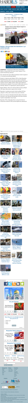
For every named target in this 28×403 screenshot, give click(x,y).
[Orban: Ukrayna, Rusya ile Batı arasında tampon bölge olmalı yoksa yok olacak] (6, 213)
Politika (13, 6)
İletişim (15, 374)
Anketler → (21, 327)
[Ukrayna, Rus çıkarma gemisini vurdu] (17, 187)
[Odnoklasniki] (4, 51)
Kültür (6, 9)
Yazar (15, 370)
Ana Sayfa (2, 6)
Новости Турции (4, 392)
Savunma (3, 371)
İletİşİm (11, 11)
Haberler (8, 6)
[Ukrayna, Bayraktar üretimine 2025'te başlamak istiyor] (6, 252)
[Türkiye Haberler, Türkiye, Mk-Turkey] (15, 381)
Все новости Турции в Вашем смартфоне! (9, 389)
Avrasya (14, 9)
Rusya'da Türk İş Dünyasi (14, 330)
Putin (9, 392)
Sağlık (3, 370)
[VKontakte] (1, 51)
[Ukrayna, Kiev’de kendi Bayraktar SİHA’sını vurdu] (5, 265)
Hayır (7, 323)
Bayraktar (15, 131)
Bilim (18, 9)
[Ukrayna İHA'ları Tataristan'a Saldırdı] (6, 135)
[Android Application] (22, 283)
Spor (21, 9)
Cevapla (14, 325)
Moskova (17, 392)
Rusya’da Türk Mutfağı (14, 343)
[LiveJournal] (7, 51)
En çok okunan (14, 301)
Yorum (7, 11)
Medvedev (13, 392)
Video (3, 374)
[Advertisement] (14, 116)
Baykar (12, 131)
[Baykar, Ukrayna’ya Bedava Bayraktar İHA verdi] (17, 226)
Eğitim (3, 372)
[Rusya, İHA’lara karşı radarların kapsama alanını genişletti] (17, 200)
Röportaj (2, 11)
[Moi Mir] (6, 51)
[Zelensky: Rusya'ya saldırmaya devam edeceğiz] (6, 148)
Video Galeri (10, 370)
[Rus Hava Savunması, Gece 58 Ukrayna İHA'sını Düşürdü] (6, 161)
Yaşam (24, 9)
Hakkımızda (16, 373)
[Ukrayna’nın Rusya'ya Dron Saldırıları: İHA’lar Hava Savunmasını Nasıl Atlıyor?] (17, 148)
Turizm (9, 9)
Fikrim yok (8, 320)
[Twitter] (3, 51)
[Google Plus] (9, 51)
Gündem (22, 6)
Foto (3, 373)
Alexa (15, 401)
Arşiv (15, 376)
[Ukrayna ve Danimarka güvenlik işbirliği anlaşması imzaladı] (6, 187)
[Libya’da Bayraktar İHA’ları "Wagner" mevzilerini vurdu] (17, 239)
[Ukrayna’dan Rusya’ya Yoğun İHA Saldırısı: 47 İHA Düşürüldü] (6, 174)
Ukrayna (21, 131)
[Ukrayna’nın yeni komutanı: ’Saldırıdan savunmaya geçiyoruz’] (6, 200)
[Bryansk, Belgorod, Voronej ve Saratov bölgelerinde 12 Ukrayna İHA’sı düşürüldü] (17, 135)
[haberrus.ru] (9, 2)
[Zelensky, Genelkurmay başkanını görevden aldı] (6, 226)
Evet (7, 322)
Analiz (1, 9)
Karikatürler (10, 371)
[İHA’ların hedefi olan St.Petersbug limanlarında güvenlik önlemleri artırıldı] (17, 213)
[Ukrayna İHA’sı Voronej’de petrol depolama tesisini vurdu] (17, 174)
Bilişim (3, 369)
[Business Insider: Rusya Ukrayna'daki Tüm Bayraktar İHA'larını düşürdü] (17, 252)
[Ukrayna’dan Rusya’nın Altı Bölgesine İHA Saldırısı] (17, 161)
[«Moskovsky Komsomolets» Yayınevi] (6, 381)
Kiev (18, 131)
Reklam (15, 375)
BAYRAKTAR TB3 (6, 131)
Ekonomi (18, 6)
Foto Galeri (10, 369)
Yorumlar (15, 369)
